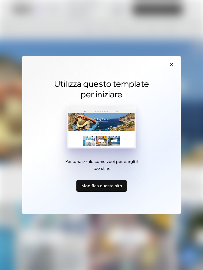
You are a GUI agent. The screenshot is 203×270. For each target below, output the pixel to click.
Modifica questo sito (101, 185)
